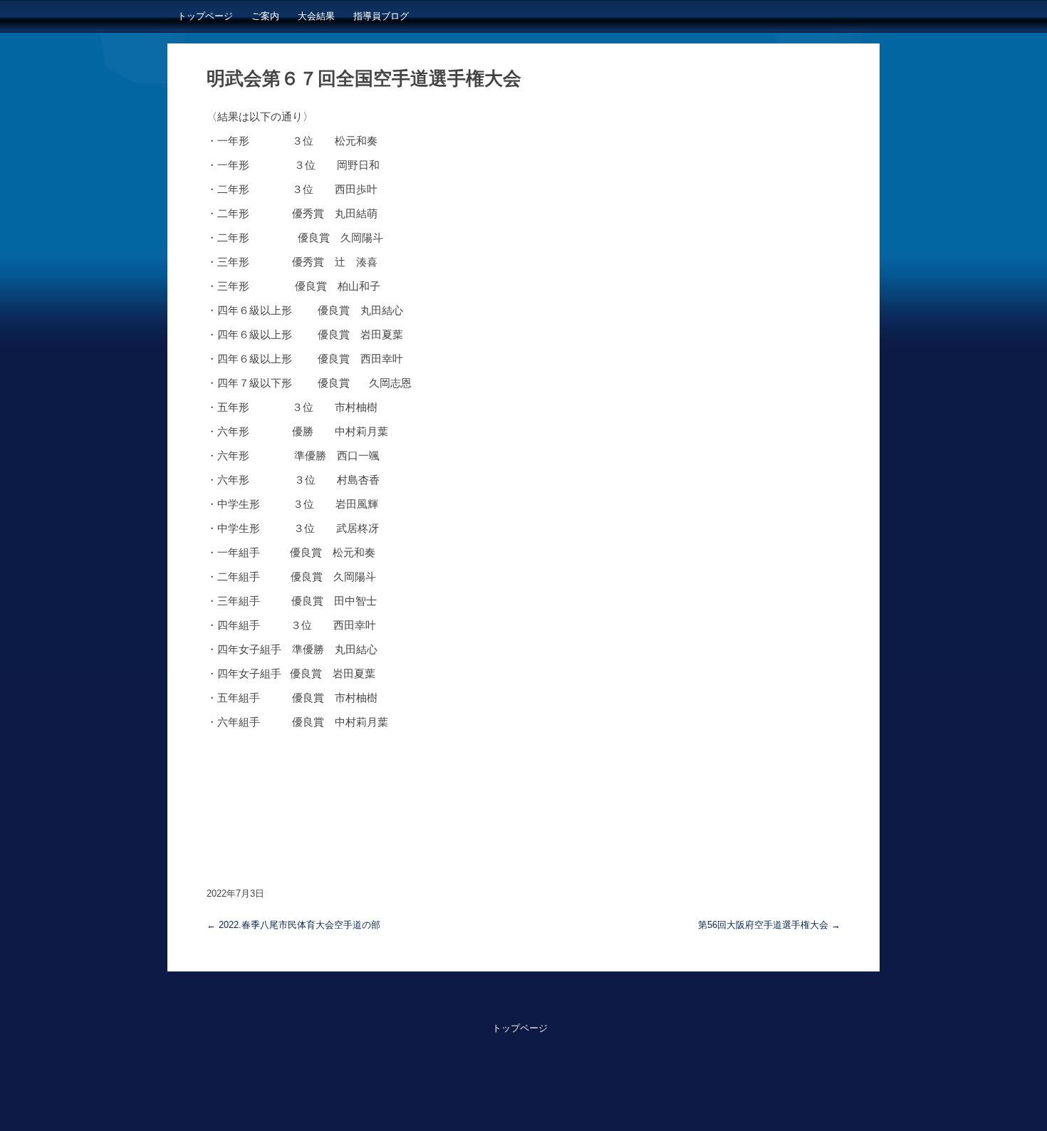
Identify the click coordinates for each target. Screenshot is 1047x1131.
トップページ (205, 16)
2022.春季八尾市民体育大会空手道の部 (293, 924)
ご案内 (265, 16)
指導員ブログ (381, 16)
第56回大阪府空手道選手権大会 (769, 924)
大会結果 (316, 16)
